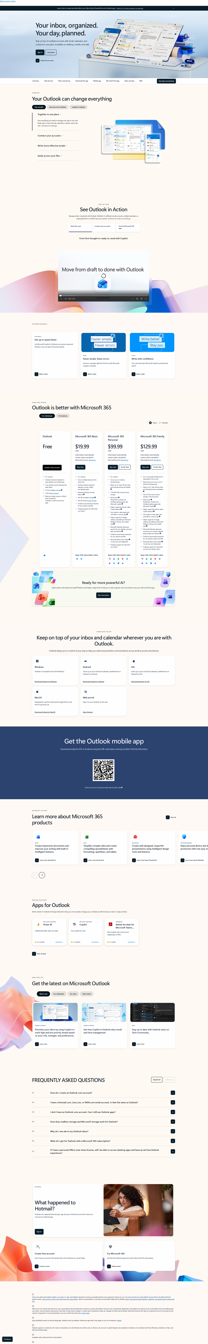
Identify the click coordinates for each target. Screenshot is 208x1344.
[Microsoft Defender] (118, 563)
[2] (33, 1306)
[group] (55, 355)
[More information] (61, 490)
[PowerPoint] (122, 559)
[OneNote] (109, 563)
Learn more (85, 1313)
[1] (33, 1294)
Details (119, 1320)
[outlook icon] (44, 555)
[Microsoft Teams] (122, 563)
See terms (92, 460)
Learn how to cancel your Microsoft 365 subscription (60, 1299)
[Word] (114, 559)
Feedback (7, 1339)
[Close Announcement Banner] (173, 8)
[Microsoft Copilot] (109, 559)
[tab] (39, 107)
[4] (33, 1325)
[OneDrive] (81, 559)
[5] (33, 1334)
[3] (33, 1317)
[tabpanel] (103, 147)
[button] (41, 374)
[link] (35, 82)
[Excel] (118, 559)
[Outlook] (77, 559)
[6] (33, 1341)
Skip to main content (7, 1)
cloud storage (54, 493)
